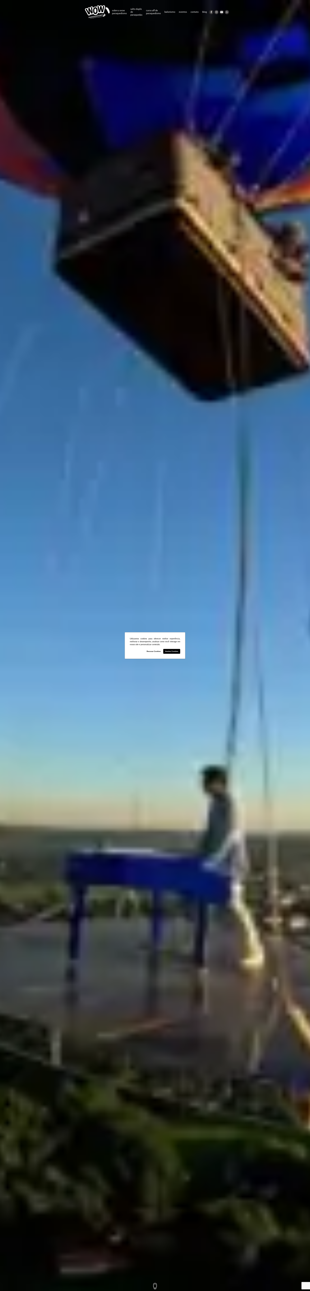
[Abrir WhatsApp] (304, 1285)
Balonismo (169, 12)
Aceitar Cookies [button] (171, 651)
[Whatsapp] (227, 12)
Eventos (183, 12)
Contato (195, 12)
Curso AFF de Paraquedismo (153, 12)
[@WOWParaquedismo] (211, 12)
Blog (204, 12)
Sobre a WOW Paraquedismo (119, 12)
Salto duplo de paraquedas (136, 12)
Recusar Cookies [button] (154, 651)
